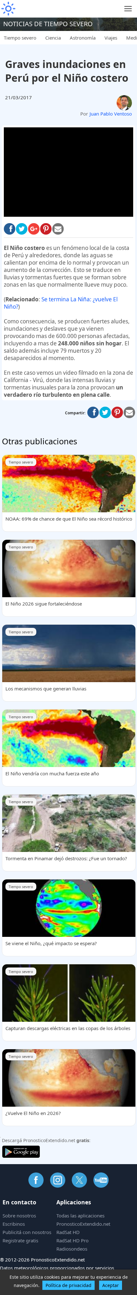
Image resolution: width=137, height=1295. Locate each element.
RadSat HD (68, 1232)
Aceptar (110, 1285)
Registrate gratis (20, 1240)
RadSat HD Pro (72, 1240)
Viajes (111, 37)
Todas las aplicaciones (80, 1215)
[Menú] (128, 9)
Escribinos (14, 1224)
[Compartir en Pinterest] (46, 229)
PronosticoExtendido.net (83, 1224)
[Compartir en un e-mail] (129, 412)
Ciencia (53, 37)
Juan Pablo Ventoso (111, 113)
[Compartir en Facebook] (9, 229)
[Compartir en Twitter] (21, 229)
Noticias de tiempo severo (48, 23)
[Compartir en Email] (58, 229)
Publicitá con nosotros (27, 1232)
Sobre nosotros (19, 1215)
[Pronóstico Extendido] (8, 9)
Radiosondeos (71, 1249)
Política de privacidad (68, 1285)
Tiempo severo (20, 37)
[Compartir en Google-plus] (34, 229)
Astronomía (83, 37)
